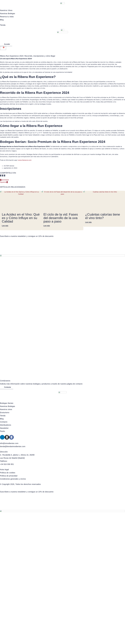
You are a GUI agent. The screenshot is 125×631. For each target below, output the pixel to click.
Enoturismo (4, 412)
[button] (0, 175)
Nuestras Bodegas (7, 13)
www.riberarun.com (24, 160)
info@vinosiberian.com (9, 443)
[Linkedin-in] (2, 437)
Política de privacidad (8, 476)
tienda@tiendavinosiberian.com (12, 446)
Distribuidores (5, 425)
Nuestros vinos (6, 409)
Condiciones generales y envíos (13, 479)
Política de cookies (7, 473)
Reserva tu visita (7, 17)
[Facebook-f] (11, 437)
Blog (2, 20)
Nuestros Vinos (6, 10)
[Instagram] (7, 437)
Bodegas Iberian (6, 403)
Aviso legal (4, 470)
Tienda (2, 25)
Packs (2, 431)
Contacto (3, 422)
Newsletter (4, 428)
